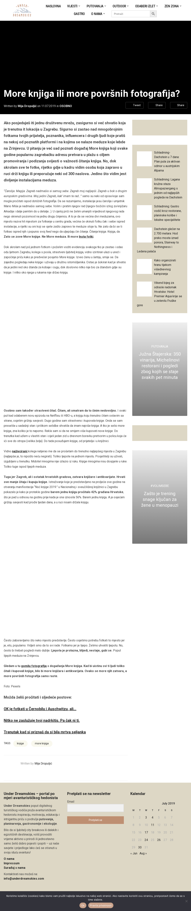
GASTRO (79, 14)
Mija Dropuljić (27, 106)
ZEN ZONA (172, 6)
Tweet (137, 105)
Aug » (143, 853)
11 (152, 825)
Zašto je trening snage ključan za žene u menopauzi (159, 499)
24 (146, 840)
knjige (20, 743)
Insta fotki (86, 236)
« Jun (133, 853)
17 (146, 832)
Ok (83, 905)
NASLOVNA (53, 6)
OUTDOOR (119, 6)
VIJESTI (72, 6)
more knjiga (42, 743)
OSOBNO (66, 106)
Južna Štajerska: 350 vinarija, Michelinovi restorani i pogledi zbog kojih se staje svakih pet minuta (160, 365)
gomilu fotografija (34, 666)
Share (159, 105)
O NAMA (96, 14)
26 (159, 840)
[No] (186, 901)
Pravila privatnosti (101, 905)
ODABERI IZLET (145, 6)
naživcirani (20, 451)
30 (140, 847)
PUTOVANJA (95, 6)
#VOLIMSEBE (160, 486)
